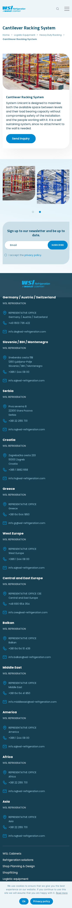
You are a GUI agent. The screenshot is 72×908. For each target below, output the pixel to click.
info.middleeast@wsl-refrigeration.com (33, 702)
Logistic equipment (15, 879)
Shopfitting (10, 873)
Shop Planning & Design (19, 866)
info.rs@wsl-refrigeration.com (27, 429)
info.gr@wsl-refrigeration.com (27, 523)
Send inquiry (21, 139)
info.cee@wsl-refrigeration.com (28, 612)
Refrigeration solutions (18, 860)
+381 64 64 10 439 (19, 648)
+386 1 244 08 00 (19, 372)
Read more (62, 892)
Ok (24, 901)
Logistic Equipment (24, 35)
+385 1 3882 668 (18, 470)
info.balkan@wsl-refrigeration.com (30, 657)
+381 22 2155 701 (18, 421)
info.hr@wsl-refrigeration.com (27, 478)
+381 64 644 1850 (19, 514)
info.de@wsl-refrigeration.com (27, 331)
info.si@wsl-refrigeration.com (27, 380)
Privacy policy (41, 901)
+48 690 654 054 (19, 604)
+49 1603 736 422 (19, 323)
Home (6, 35)
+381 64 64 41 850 (19, 693)
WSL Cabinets (12, 854)
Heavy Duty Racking (50, 35)
